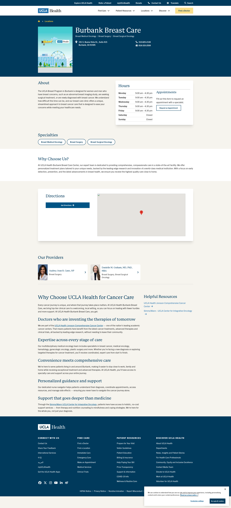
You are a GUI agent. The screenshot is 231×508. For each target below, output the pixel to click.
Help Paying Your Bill (125, 462)
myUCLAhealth (123, 3)
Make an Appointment (86, 462)
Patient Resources (123, 10)
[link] (40, 483)
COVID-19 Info (123, 476)
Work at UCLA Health (165, 476)
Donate (139, 3)
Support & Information (126, 471)
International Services (47, 453)
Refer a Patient (105, 3)
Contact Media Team (164, 467)
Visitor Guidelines (124, 448)
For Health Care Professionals (168, 457)
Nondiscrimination (116, 491)
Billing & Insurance (125, 457)
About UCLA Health (164, 443)
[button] (83, 3)
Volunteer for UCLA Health (167, 481)
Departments (161, 448)
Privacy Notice (100, 491)
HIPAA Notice (85, 491)
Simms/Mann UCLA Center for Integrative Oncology (73, 404)
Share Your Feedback (47, 448)
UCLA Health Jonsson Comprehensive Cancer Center (79, 325)
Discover (162, 10)
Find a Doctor (184, 10)
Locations (145, 10)
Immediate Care (83, 453)
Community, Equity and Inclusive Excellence (174, 462)
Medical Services (84, 467)
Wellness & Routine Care (127, 481)
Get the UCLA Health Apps (49, 471)
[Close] (225, 489)
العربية (40, 462)
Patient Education (124, 453)
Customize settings (197, 501)
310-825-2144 (145, 42)
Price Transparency (125, 467)
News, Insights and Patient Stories (170, 453)
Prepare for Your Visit (125, 443)
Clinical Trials (83, 471)
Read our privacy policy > (189, 495)
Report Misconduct (134, 491)
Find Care (102, 10)
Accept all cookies (217, 501)
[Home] (39, 21)
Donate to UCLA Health (165, 471)
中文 (40, 457)
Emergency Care (84, 457)
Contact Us (156, 3)
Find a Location (83, 448)
